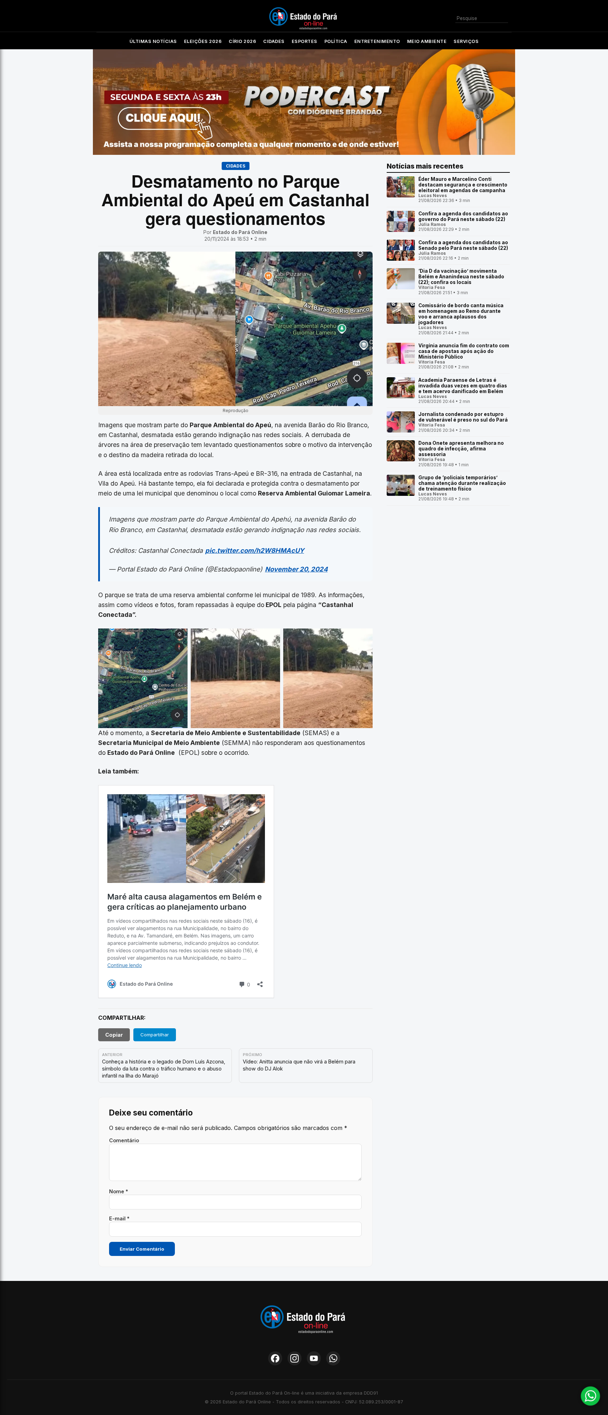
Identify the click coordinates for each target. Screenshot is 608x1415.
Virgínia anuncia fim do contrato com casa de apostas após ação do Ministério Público (463, 351)
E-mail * (119, 1218)
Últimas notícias (153, 41)
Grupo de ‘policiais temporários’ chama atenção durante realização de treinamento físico (462, 483)
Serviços (466, 41)
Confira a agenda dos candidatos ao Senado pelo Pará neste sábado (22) (463, 245)
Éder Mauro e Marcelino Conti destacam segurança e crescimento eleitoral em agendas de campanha (462, 184)
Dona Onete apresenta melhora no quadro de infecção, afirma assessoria (461, 448)
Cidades (274, 41)
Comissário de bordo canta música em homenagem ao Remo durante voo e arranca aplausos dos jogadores (461, 314)
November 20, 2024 (296, 569)
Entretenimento (377, 41)
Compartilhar (154, 1034)
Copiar (114, 1035)
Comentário (124, 1140)
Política (335, 41)
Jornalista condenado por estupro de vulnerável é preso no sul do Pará (463, 417)
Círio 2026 (242, 41)
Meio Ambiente (427, 41)
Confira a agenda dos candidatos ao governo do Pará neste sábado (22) (463, 216)
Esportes (304, 41)
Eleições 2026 (203, 41)
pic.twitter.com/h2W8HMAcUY (254, 550)
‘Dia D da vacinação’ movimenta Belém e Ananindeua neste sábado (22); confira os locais (461, 276)
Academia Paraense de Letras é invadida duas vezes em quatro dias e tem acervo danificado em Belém (462, 385)
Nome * (118, 1191)
